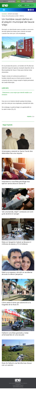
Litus (23, 1)
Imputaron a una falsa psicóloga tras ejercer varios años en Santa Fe (16, 183)
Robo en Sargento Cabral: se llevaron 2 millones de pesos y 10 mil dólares (16, 243)
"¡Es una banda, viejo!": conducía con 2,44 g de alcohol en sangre (17, 213)
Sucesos (4, 14)
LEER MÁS (5, 88)
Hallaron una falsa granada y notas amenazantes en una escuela (15, 334)
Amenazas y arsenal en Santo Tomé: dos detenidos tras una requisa (17, 152)
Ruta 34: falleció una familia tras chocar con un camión (17, 364)
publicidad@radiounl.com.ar (18, 386)
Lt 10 (5, 5)
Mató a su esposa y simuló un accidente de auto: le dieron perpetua (17, 273)
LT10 (18, 1)
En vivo (27, 5)
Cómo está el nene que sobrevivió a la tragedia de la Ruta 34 (16, 304)
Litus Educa (30, 1)
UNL (4, 1)
